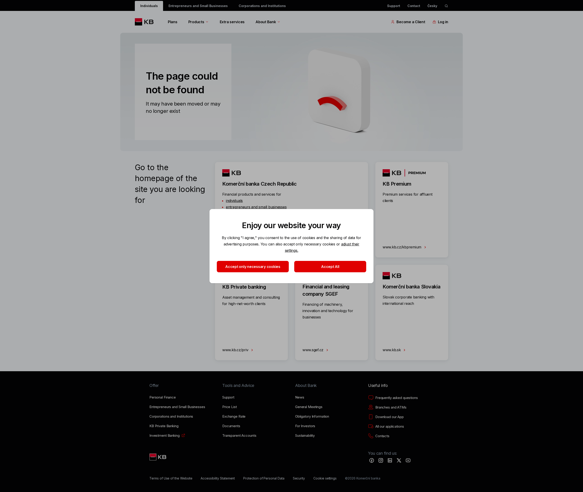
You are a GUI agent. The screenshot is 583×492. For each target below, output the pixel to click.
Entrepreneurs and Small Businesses (198, 6)
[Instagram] (380, 460)
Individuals (149, 6)
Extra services (232, 22)
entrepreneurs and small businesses (256, 207)
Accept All (330, 266)
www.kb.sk (392, 350)
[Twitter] (399, 460)
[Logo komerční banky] (146, 21)
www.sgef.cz (313, 350)
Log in (443, 22)
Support (393, 6)
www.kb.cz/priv (235, 350)
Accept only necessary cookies (252, 266)
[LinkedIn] (390, 460)
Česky (432, 6)
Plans (172, 22)
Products (196, 22)
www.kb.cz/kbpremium (402, 247)
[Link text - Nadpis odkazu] (158, 457)
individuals (234, 200)
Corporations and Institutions (262, 6)
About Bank (266, 22)
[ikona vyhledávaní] (446, 6)
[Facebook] (371, 460)
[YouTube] (408, 460)
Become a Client (410, 22)
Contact (413, 6)
